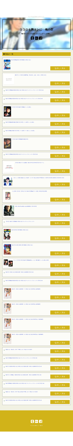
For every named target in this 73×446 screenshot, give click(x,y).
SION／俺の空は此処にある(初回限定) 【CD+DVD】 (26, 206)
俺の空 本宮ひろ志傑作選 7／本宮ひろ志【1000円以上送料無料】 (26, 289)
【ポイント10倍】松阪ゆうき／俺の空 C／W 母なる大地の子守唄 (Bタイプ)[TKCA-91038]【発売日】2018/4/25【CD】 (38, 177)
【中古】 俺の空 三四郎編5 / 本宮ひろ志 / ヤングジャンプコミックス (20, 221)
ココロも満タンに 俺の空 (36, 29)
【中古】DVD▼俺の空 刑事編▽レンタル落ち (21, 107)
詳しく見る (60, 68)
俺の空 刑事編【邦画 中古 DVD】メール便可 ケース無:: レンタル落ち (20, 130)
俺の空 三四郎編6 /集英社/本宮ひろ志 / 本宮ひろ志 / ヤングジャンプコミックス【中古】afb (24, 90)
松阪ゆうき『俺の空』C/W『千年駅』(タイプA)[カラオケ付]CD (19, 349)
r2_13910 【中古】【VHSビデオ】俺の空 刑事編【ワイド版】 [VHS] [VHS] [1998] (29, 191)
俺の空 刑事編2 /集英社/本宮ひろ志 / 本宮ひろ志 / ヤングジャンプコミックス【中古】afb (24, 280)
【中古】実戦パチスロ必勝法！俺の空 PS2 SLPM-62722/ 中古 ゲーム (29, 162)
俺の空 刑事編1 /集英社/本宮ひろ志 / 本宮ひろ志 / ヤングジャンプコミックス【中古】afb (24, 98)
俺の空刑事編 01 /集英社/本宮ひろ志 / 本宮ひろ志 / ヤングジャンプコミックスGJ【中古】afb (25, 383)
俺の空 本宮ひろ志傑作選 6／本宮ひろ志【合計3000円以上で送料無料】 (28, 334)
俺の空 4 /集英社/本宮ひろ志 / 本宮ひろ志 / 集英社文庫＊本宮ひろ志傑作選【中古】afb (24, 400)
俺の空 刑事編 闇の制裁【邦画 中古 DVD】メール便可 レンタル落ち (20, 122)
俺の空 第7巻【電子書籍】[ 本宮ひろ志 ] (19, 229)
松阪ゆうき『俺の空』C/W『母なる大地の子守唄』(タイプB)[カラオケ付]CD (22, 391)
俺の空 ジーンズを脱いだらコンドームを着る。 (36, 33)
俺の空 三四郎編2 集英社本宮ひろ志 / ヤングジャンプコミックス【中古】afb (22, 154)
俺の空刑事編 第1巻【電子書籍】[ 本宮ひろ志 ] (21, 59)
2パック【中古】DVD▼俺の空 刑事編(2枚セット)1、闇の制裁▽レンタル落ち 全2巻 (31, 260)
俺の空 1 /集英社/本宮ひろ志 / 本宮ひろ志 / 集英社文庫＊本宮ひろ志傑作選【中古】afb (24, 366)
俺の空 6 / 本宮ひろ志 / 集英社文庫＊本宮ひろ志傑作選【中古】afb (19, 272)
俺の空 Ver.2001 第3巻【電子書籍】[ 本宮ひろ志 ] (22, 245)
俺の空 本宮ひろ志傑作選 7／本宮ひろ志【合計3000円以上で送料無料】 (28, 319)
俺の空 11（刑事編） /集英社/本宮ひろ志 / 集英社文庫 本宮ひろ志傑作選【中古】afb (23, 374)
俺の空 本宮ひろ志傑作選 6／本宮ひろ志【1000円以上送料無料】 (26, 304)
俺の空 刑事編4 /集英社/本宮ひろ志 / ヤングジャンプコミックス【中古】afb (21, 357)
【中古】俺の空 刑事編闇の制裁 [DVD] (20, 139)
